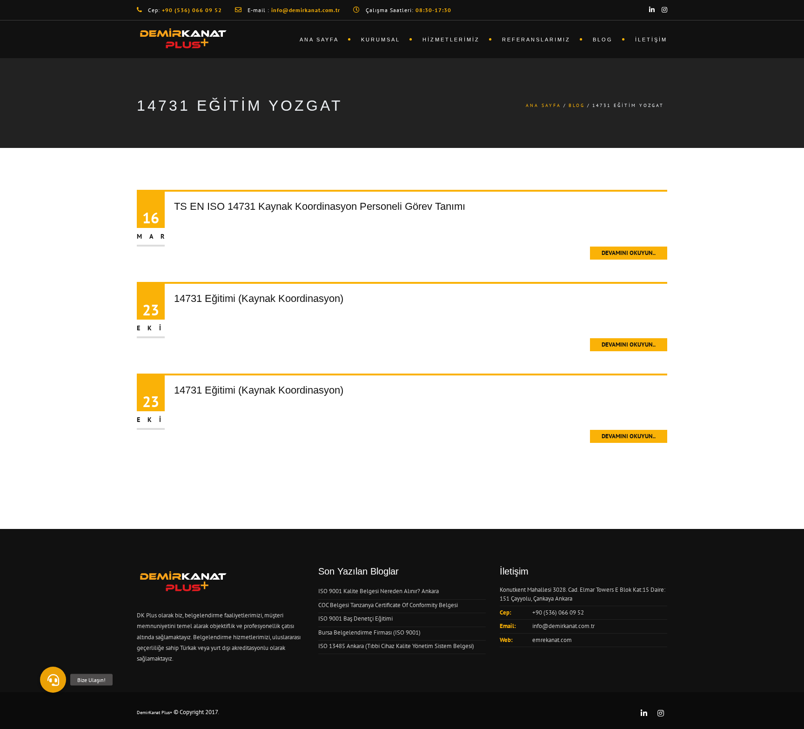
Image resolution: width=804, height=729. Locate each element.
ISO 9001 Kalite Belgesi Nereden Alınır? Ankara (378, 591)
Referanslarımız (536, 39)
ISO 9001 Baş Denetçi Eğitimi (355, 618)
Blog (603, 39)
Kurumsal (380, 39)
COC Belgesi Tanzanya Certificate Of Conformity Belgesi (388, 605)
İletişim (651, 39)
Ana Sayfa (319, 39)
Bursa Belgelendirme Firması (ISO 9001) (369, 632)
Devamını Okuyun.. (629, 253)
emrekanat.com (552, 640)
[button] (53, 680)
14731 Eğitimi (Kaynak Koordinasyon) (258, 298)
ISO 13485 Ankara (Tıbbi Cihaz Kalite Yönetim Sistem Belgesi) (396, 646)
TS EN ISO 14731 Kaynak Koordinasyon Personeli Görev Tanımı (319, 206)
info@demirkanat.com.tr (563, 626)
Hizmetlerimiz (451, 39)
